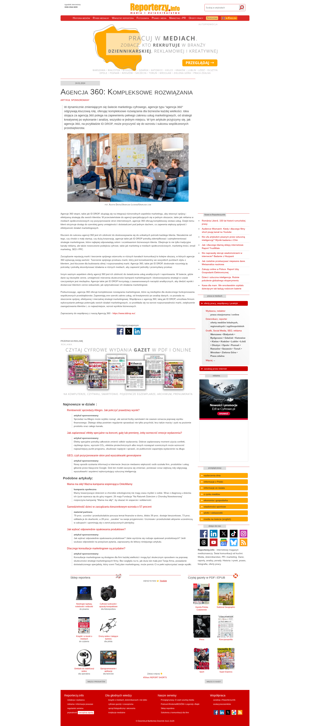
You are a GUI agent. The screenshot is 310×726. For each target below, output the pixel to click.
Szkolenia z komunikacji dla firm (175, 712)
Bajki (197, 704)
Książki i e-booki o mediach (84, 639)
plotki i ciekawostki (213, 512)
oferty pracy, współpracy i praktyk (221, 303)
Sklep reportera (167, 708)
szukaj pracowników (222, 704)
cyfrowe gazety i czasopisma (120, 704)
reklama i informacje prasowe (80, 704)
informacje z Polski (213, 481)
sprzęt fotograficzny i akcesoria (121, 708)
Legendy (189, 704)
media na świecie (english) (217, 519)
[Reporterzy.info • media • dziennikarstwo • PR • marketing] (155, 11)
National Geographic (226, 607)
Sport (201, 672)
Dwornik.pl (142, 721)
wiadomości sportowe (215, 506)
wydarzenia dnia (212, 475)
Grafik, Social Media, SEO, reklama (224, 330)
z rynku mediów (212, 494)
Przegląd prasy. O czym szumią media (177, 700)
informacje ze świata (214, 488)
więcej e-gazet (214, 681)
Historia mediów (81, 18)
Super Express (225, 672)
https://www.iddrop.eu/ (124, 313)
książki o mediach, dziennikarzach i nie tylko (127, 700)
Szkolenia (212, 18)
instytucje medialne (116, 712)
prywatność (72, 712)
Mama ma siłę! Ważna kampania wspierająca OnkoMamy (99, 484)
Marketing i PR (177, 18)
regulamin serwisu (75, 708)
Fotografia (143, 18)
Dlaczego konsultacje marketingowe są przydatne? (96, 548)
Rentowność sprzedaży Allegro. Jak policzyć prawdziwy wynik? (103, 410)
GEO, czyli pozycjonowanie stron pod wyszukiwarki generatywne (104, 455)
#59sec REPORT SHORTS (155, 677)
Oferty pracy (196, 18)
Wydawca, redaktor (215, 311)
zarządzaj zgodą (86, 712)
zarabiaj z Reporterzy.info (224, 700)
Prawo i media (159, 18)
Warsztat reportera (123, 18)
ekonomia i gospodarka (216, 500)
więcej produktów (96, 681)
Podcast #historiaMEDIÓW (172, 704)
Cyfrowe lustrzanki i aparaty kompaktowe (108, 606)
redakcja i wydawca (76, 700)
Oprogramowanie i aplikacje (108, 671)
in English (231, 18)
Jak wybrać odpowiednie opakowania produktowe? (96, 529)
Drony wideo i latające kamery (108, 639)
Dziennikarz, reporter (216, 319)
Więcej (209, 360)
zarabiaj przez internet (215, 368)
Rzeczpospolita (226, 639)
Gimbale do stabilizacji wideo (84, 671)
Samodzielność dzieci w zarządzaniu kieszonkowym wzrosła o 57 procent (109, 506)
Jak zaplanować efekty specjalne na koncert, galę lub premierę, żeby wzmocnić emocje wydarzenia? (124, 432)
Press (201, 639)
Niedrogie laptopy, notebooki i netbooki (84, 606)
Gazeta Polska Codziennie (201, 608)
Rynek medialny (101, 18)
